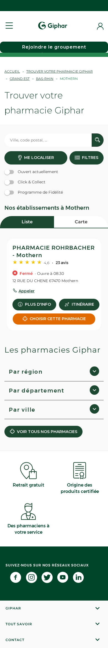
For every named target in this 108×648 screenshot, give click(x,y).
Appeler (27, 290)
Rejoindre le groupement (54, 47)
